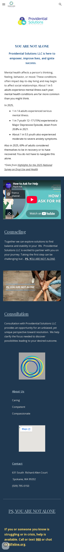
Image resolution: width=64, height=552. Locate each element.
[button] (3, 4)
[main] (32, 107)
